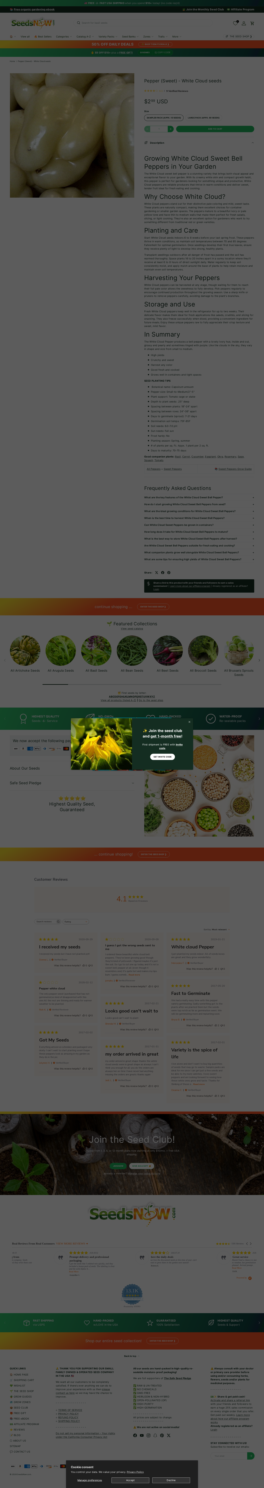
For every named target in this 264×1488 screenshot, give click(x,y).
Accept (130, 1480)
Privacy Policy (135, 1471)
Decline (171, 1480)
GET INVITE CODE (163, 757)
